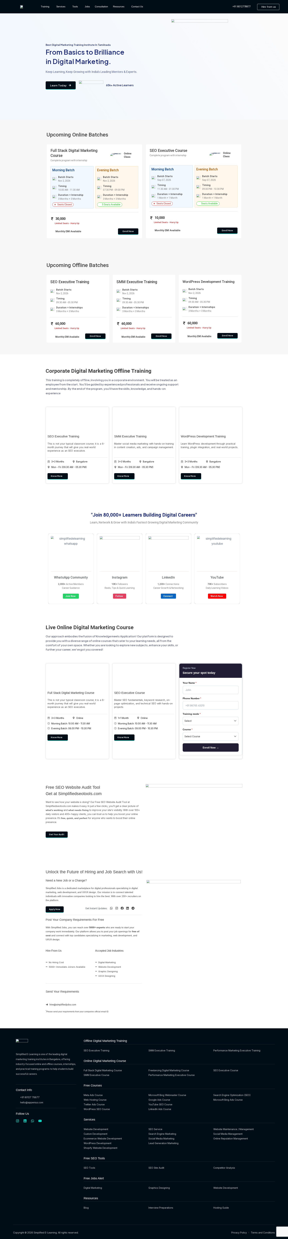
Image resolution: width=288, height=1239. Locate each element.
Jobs (87, 6)
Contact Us (137, 6)
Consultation (101, 6)
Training (45, 6)
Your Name (189, 682)
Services (60, 6)
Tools (75, 6)
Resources (118, 6)
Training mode (191, 714)
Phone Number (192, 698)
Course (187, 729)
